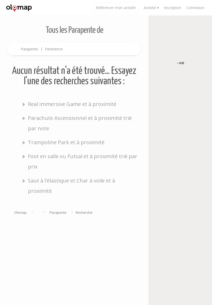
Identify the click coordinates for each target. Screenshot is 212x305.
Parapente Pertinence (42, 49)
